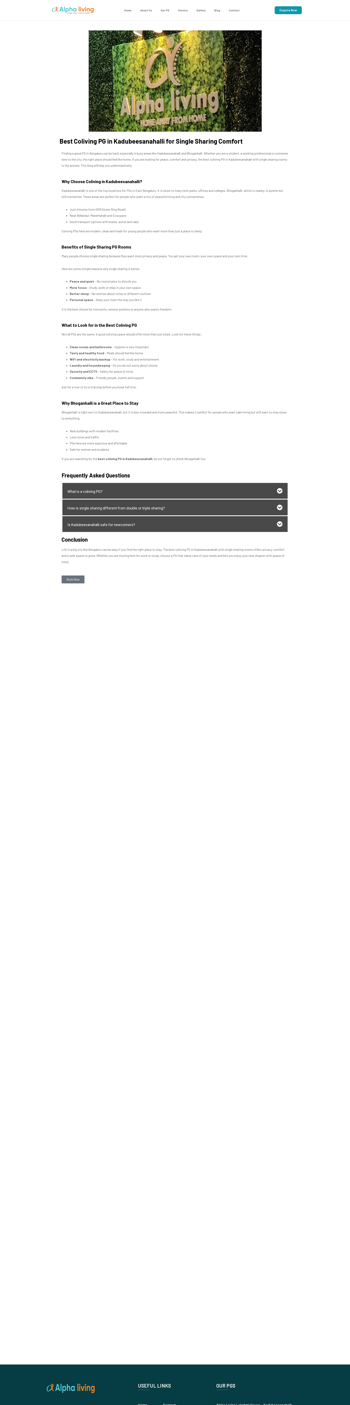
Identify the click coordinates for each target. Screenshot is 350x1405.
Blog (217, 10)
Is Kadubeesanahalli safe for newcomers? (101, 525)
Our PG (165, 10)
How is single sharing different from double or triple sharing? (116, 508)
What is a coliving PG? (84, 491)
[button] (175, 491)
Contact (234, 10)
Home (127, 10)
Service (183, 10)
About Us (146, 10)
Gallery (201, 10)
